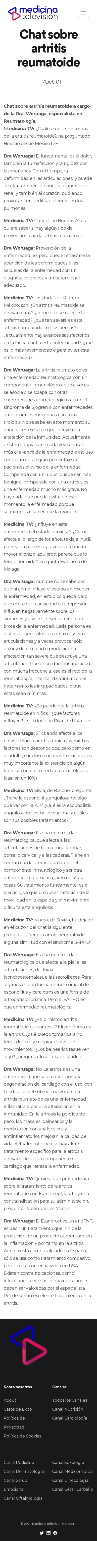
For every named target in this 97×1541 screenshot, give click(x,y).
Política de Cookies (22, 1436)
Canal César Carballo (72, 1489)
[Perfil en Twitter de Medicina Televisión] (42, 1533)
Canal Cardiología (69, 1418)
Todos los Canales (69, 1400)
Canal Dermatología (24, 1471)
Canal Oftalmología (23, 1498)
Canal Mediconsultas (72, 1471)
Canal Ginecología (70, 1480)
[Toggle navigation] (83, 13)
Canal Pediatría (19, 1462)
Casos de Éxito (18, 1409)
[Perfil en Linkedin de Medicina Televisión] (48, 1533)
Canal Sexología (68, 1462)
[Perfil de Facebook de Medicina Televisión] (55, 1533)
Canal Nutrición (67, 1409)
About (10, 1400)
